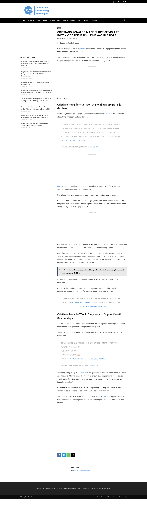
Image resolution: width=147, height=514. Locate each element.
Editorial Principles (112, 497)
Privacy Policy (123, 497)
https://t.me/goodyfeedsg (83, 303)
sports (105, 396)
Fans (59, 186)
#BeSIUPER (76, 359)
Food (45, 20)
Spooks (73, 20)
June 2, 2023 (94, 147)
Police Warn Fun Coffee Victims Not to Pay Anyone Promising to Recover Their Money (34, 116)
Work (86, 20)
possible (81, 373)
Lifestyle (31, 20)
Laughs (65, 20)
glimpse (82, 49)
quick (108, 114)
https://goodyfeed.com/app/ (94, 307)
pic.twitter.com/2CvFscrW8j (92, 359)
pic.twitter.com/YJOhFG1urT (73, 140)
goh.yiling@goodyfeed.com (82, 470)
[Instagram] (113, 1)
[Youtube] (126, 1)
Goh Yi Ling (62, 38)
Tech (79, 20)
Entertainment (55, 20)
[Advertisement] (90, 10)
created (117, 253)
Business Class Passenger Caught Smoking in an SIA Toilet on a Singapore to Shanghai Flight (36, 108)
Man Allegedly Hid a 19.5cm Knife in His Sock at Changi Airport (36, 83)
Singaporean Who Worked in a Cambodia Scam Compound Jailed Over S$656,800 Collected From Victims (36, 74)
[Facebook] (111, 1)
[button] (124, 20)
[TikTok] (121, 1)
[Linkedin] (116, 1)
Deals (38, 20)
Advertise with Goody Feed (97, 497)
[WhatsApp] (68, 455)
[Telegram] (118, 1)
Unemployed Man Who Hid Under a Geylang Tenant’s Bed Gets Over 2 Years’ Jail (34, 124)
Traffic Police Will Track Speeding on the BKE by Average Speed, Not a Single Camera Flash (36, 100)
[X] (123, 1)
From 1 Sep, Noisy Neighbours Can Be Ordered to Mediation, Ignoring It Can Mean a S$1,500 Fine (36, 91)
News (23, 20)
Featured (94, 20)
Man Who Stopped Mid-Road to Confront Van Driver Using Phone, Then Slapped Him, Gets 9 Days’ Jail (35, 63)
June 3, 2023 (94, 365)
